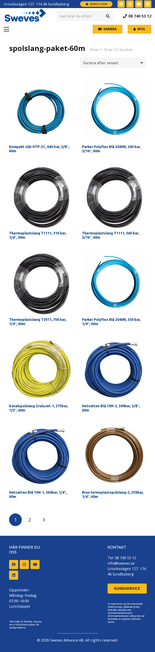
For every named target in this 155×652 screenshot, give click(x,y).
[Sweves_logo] (25, 16)
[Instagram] (130, 4)
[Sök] (108, 16)
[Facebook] (121, 4)
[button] (6, 29)
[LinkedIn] (147, 4)
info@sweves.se (121, 563)
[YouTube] (138, 4)
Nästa (43, 519)
